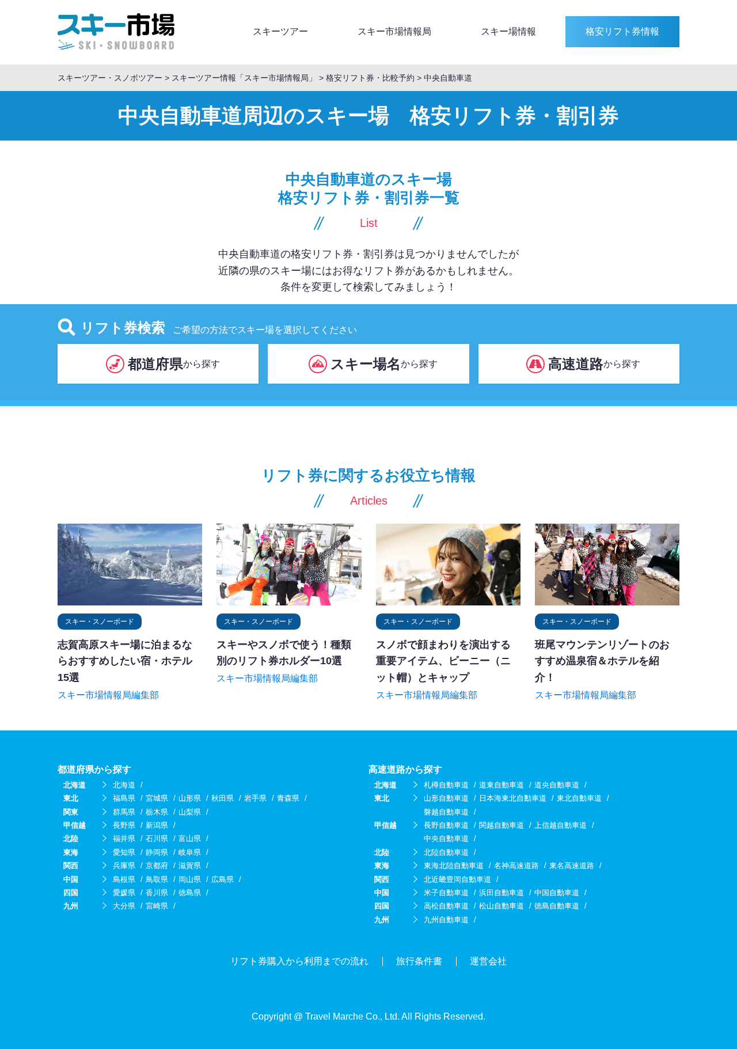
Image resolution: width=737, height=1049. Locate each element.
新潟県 (157, 825)
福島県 (124, 798)
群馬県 (124, 812)
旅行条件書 (419, 961)
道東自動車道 (501, 785)
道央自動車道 (556, 785)
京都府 (157, 865)
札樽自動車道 (446, 785)
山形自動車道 (446, 798)
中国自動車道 (556, 892)
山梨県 (189, 812)
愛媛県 (124, 892)
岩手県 (255, 798)
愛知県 (124, 852)
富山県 (189, 838)
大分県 (124, 906)
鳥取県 (157, 879)
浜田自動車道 (501, 892)
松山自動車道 (501, 906)
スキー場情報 (508, 31)
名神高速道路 (516, 865)
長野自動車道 (446, 825)
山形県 (189, 798)
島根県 (124, 879)
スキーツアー (280, 31)
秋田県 (222, 798)
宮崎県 (157, 906)
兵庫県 (124, 865)
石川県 (157, 838)
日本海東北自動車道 (512, 798)
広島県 (222, 879)
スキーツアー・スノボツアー (110, 77)
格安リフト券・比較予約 (370, 77)
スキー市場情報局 (394, 31)
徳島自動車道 (556, 906)
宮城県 (157, 798)
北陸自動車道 (446, 852)
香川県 (157, 892)
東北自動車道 (579, 798)
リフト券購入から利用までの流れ (299, 961)
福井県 (124, 838)
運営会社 (488, 961)
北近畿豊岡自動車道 (457, 879)
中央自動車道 (446, 838)
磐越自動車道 (446, 812)
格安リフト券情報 (622, 31)
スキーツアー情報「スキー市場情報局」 (245, 77)
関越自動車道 (501, 825)
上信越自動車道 (560, 825)
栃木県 (157, 812)
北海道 (124, 785)
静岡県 (157, 852)
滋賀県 (189, 865)
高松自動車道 (446, 906)
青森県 (288, 798)
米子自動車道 (446, 892)
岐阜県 (189, 852)
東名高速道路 (571, 865)
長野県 (124, 825)
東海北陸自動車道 (454, 865)
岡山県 (189, 879)
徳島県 (189, 892)
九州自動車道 (446, 919)
